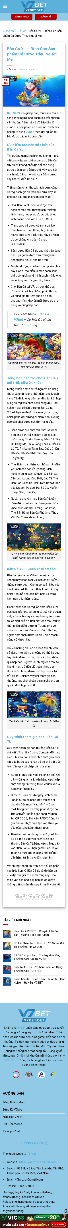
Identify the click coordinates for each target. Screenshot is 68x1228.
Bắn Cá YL (14, 113)
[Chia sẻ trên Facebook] (24, 897)
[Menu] (5, 6)
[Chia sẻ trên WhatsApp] (18, 897)
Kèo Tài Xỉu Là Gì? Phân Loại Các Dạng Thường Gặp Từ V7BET (38, 968)
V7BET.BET (11, 1060)
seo (37, 69)
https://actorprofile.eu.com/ (38, 1162)
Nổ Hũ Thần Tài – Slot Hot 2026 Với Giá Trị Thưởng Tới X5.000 (39, 945)
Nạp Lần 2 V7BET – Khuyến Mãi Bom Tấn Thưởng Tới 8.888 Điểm (37, 933)
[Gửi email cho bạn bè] (37, 897)
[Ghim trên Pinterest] (44, 897)
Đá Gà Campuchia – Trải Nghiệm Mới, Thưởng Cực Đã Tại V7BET (37, 957)
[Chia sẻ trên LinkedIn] (50, 897)
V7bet (30, 132)
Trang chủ (9, 31)
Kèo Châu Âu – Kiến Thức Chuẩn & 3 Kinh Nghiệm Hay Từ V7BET (39, 980)
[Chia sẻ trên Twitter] (31, 897)
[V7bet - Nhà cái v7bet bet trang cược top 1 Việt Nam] (34, 6)
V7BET (21, 1027)
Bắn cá (22, 31)
